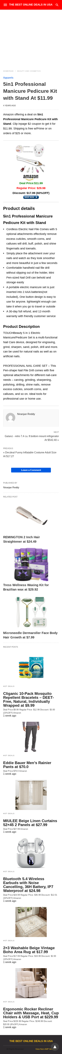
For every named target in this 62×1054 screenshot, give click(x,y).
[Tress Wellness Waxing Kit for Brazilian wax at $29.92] (31, 564)
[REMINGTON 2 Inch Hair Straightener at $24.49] (31, 516)
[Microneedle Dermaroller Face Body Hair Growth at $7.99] (31, 612)
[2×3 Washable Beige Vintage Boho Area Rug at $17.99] (31, 922)
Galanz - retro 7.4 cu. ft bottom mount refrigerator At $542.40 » (32, 437)
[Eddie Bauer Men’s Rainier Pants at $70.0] (31, 737)
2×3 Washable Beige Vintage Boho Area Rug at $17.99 (29, 950)
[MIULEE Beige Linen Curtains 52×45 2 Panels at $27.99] (31, 795)
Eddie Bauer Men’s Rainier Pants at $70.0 (27, 765)
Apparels (8, 77)
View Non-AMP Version (45, 1049)
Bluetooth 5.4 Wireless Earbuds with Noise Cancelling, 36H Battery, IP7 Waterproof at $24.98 (28, 885)
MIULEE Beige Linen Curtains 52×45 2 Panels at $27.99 (30, 823)
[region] (31, 36)
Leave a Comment (31, 470)
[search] (57, 5)
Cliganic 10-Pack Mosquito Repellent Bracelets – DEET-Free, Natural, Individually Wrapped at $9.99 (28, 699)
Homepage (8, 71)
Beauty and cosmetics (29, 71)
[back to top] (55, 1047)
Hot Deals (9, 686)
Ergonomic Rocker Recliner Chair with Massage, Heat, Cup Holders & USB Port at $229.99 (31, 1013)
